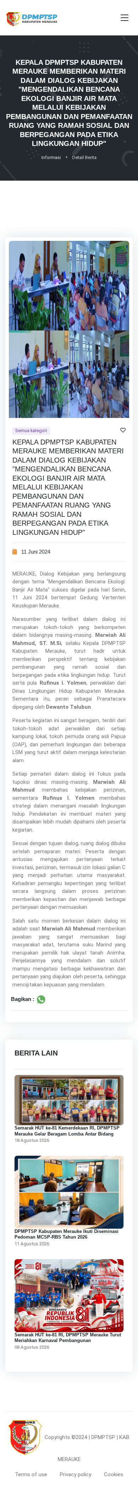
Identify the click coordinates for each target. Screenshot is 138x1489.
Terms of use (31, 1474)
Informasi (51, 157)
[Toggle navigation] (124, 18)
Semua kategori (31, 431)
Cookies (113, 1474)
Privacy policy (75, 1474)
